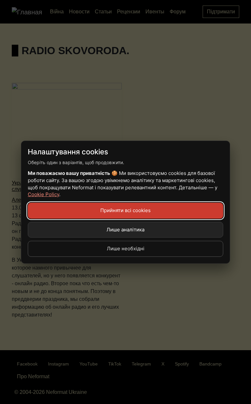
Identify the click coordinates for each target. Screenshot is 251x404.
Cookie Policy (43, 194)
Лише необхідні (125, 248)
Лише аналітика (125, 229)
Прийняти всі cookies (125, 210)
